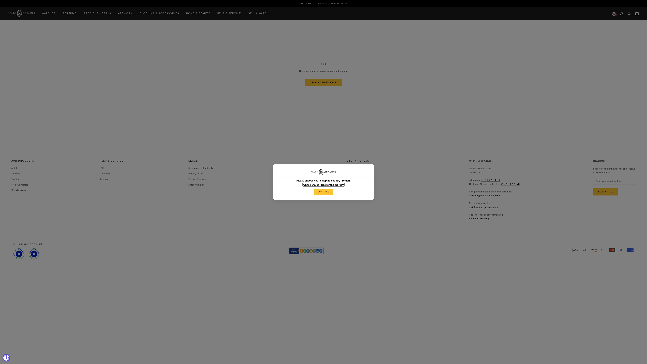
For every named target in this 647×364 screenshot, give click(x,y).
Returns (103, 179)
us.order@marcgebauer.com (484, 195)
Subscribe (605, 192)
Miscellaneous (18, 190)
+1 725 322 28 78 (490, 180)
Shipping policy (196, 184)
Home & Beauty (198, 13)
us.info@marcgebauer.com (483, 207)
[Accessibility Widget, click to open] (6, 357)
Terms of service (197, 179)
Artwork (125, 13)
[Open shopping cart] (637, 13)
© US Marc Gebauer (28, 244)
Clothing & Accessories (159, 13)
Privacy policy (195, 173)
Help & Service (229, 13)
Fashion (15, 179)
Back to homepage (323, 82)
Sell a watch (258, 13)
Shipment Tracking (479, 218)
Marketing (104, 173)
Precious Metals (97, 13)
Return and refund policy (201, 168)
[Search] (629, 13)
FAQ (101, 168)
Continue (323, 192)
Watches (49, 13)
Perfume (70, 13)
